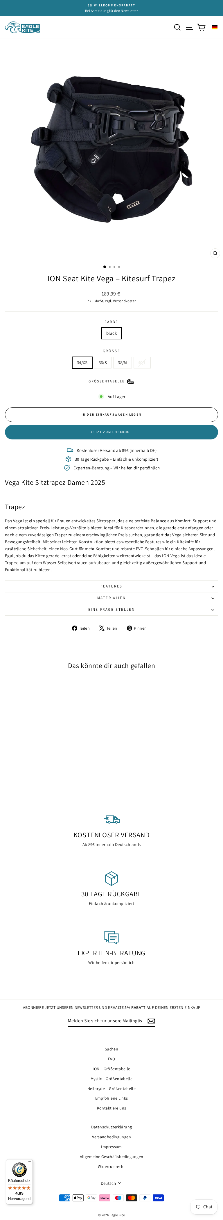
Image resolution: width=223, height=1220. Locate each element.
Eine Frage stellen (111, 609)
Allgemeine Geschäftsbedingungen (111, 1156)
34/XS (82, 362)
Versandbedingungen (111, 1136)
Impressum (111, 1146)
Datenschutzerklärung (111, 1127)
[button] (214, 27)
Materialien (111, 597)
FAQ (111, 1059)
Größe (112, 350)
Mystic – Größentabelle (111, 1078)
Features (111, 586)
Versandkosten (124, 300)
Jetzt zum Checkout (111, 432)
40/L (142, 362)
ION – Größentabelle (111, 1068)
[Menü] (29, 1162)
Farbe (111, 321)
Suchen (111, 1049)
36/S (103, 362)
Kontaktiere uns (111, 1108)
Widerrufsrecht (111, 1166)
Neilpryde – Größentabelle (111, 1088)
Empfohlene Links (111, 1098)
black (111, 333)
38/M (122, 362)
